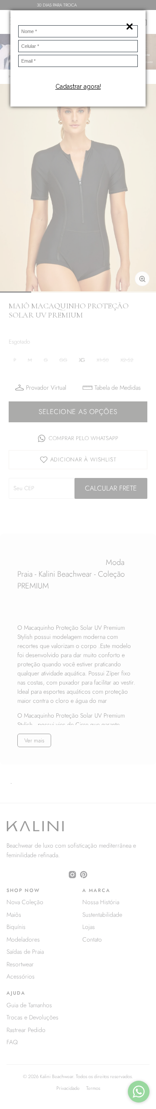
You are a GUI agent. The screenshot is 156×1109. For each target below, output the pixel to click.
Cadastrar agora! (78, 86)
